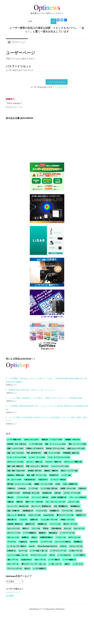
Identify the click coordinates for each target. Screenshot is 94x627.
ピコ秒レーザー (75, 551)
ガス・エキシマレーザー (55, 502)
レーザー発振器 (39, 568)
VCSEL (63, 546)
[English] (11, 99)
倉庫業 (25, 537)
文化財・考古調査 (58, 497)
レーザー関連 (14, 439)
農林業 (42, 533)
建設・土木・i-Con (15, 453)
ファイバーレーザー (59, 466)
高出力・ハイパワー (69, 470)
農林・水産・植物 (15, 466)
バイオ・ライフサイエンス (58, 457)
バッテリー (60, 537)
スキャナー (73, 502)
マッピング (41, 510)
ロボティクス (34, 515)
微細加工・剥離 (51, 470)
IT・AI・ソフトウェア (16, 457)
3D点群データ (13, 493)
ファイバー (55, 524)
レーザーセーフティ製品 (16, 546)
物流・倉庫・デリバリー (36, 475)
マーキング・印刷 (58, 479)
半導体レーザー (67, 519)
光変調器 (78, 542)
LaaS (31, 546)
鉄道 (34, 537)
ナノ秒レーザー (55, 564)
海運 (67, 564)
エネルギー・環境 (53, 462)
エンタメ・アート (37, 457)
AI (58, 484)
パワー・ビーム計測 (77, 497)
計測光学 (11, 551)
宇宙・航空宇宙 (34, 453)
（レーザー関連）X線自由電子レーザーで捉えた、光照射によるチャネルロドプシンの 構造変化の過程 (45, 398)
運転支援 (53, 533)
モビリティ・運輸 (34, 462)
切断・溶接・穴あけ (16, 470)
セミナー (23, 551)
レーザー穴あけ (64, 555)
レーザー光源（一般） (38, 551)
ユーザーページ (12, 592)
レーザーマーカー (67, 533)
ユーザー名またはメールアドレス (19, 70)
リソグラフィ (46, 542)
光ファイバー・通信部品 (41, 506)
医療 (19, 502)
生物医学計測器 (46, 537)
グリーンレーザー (14, 568)
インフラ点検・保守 (49, 488)
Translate (19, 107)
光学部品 (46, 493)
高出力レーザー (70, 524)
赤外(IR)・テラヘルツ (55, 448)
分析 (57, 493)
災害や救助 (56, 528)
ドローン (36, 528)
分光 (78, 510)
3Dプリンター (74, 537)
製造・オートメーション (55, 444)
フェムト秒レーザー (49, 519)
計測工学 (43, 479)
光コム (67, 528)
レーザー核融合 (69, 559)
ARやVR (33, 542)
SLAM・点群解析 (70, 484)
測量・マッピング (52, 453)
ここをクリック (61, 87)
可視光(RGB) (29, 479)
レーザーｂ (78, 564)
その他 (21, 488)
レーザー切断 (79, 555)
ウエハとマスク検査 (62, 542)
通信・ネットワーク (77, 444)
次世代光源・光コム (31, 493)
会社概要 (10, 595)
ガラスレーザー (76, 546)
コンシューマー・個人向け (17, 506)
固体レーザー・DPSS (34, 502)
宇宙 (45, 528)
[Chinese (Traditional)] (9, 99)
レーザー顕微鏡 (29, 533)
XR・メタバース (14, 479)
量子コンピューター (65, 515)
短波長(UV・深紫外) (15, 475)
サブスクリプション (38, 555)
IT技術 (82, 488)
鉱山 (27, 568)
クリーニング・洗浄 (40, 497)
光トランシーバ (13, 533)
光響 (10, 502)
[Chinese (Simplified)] (7, 99)
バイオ (23, 519)
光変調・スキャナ (68, 488)
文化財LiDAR (26, 559)
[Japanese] (14, 99)
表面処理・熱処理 (14, 524)
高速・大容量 (13, 510)
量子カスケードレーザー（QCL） (34, 564)
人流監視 (23, 542)
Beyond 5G (49, 515)
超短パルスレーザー (76, 448)
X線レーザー (12, 559)
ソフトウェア (22, 497)
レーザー (66, 475)
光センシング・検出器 (16, 515)
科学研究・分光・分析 (16, 444)
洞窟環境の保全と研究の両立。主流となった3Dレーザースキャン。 (33, 390)
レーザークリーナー (58, 551)
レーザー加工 (35, 444)
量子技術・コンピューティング (19, 484)
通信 (10, 497)
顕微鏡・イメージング (43, 484)
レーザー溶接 (54, 559)
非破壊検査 (28, 510)
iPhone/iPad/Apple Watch (47, 546)
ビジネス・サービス (72, 493)
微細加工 (30, 524)
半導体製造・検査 (71, 453)
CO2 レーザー (12, 564)
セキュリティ (13, 528)
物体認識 (75, 506)
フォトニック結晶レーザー (17, 555)
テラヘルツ (67, 510)
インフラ (33, 488)
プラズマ (11, 542)
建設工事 (11, 519)
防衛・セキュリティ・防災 (37, 466)
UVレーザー (79, 528)
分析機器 (54, 510)
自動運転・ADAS (72, 439)
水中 (52, 555)
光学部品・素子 (34, 470)
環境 (25, 528)
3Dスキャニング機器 (73, 462)
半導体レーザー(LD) (34, 448)
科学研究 (54, 475)
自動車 (34, 519)
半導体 (11, 488)
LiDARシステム (31, 439)
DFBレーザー (40, 559)
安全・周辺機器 (60, 506)
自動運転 (42, 524)
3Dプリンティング (15, 462)
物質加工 (80, 515)
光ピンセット (12, 537)
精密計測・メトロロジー (52, 439)
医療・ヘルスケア (15, 448)
